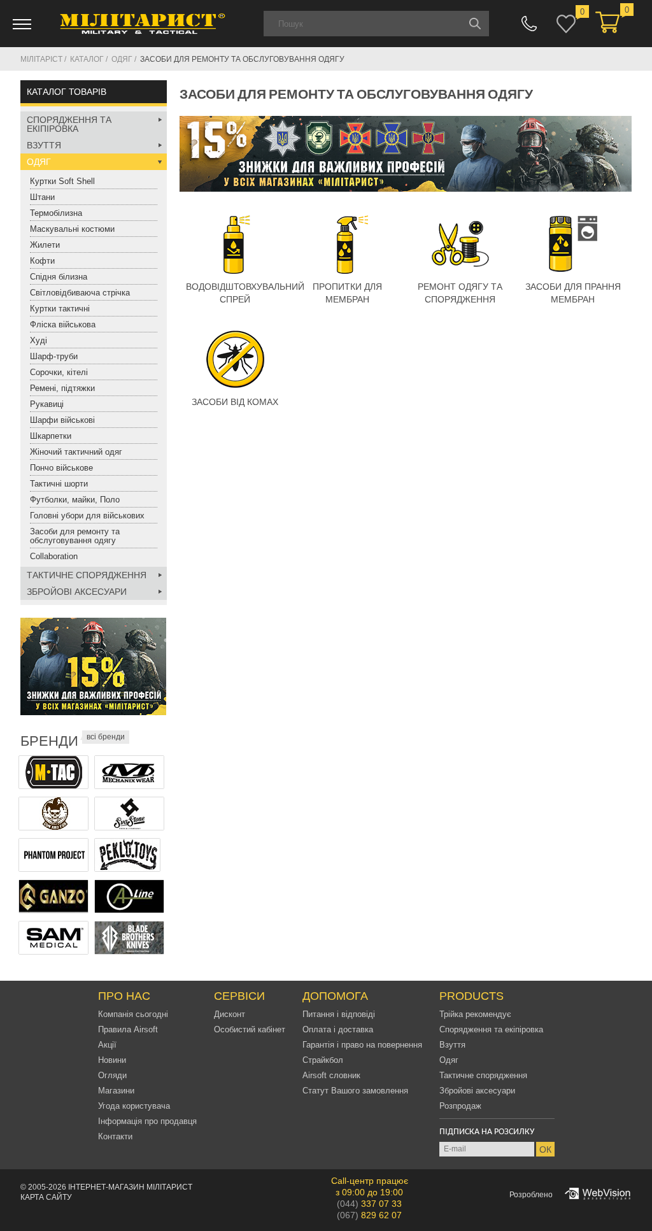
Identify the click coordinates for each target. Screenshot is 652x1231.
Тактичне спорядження (86, 575)
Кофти (42, 261)
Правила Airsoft (128, 1029)
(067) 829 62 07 (529, 23)
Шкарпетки (50, 436)
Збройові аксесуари (77, 592)
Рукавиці (47, 404)
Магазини (116, 1090)
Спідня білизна (58, 276)
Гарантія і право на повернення (362, 1045)
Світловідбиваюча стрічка (80, 292)
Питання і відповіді (338, 1014)
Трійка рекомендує (475, 1014)
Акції (107, 1045)
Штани (42, 197)
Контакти (115, 1136)
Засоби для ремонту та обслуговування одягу (75, 536)
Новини (112, 1060)
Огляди (112, 1075)
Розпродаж (460, 1106)
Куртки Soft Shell (62, 181)
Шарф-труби (54, 356)
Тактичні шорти (59, 483)
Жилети (45, 245)
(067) (369, 1215)
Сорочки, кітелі (59, 372)
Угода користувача (134, 1106)
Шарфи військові (62, 420)
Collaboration (54, 556)
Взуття (44, 145)
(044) (369, 1204)
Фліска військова (63, 324)
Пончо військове (61, 468)
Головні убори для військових (87, 515)
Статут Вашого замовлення (355, 1090)
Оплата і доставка (337, 1029)
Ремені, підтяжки (62, 388)
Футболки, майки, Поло (75, 499)
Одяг (39, 162)
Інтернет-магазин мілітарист (130, 1187)
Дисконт (229, 1014)
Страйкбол (322, 1060)
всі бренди (106, 736)
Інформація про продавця (147, 1121)
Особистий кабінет (249, 1029)
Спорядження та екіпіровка (69, 124)
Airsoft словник (331, 1075)
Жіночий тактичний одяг (76, 452)
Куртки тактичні (60, 308)
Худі (38, 340)
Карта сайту (46, 1197)
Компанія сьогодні (133, 1014)
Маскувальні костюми (72, 229)
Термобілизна (56, 213)
